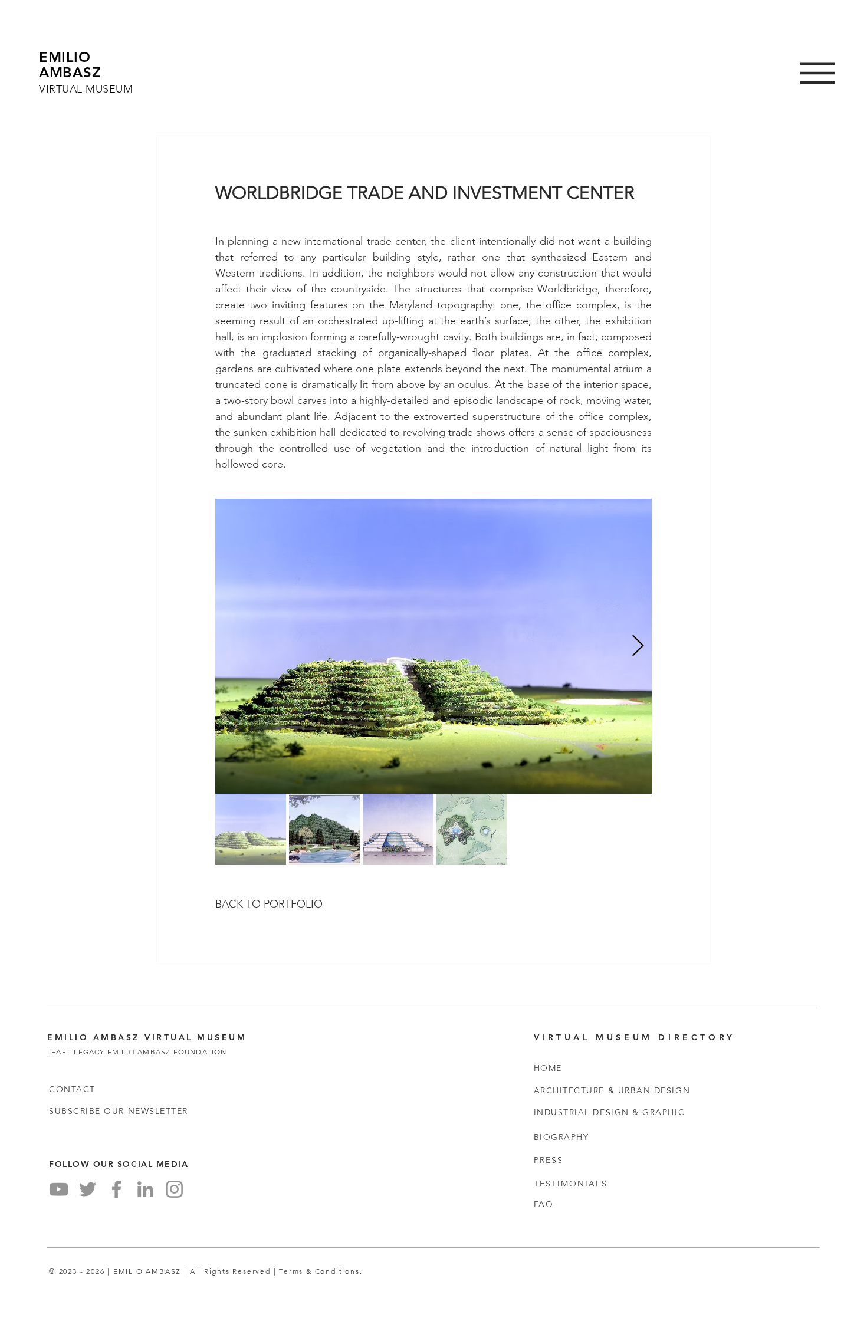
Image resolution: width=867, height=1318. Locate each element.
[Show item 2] (324, 829)
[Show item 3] (398, 829)
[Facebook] (116, 1189)
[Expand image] (433, 646)
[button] (817, 73)
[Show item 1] (250, 829)
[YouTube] (58, 1189)
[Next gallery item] (638, 646)
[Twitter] (87, 1189)
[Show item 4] (471, 829)
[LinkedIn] (145, 1189)
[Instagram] (174, 1189)
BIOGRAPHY (561, 1137)
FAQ (544, 1204)
